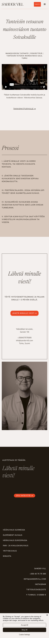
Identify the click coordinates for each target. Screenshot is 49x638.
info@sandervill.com (24, 340)
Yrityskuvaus (10, 551)
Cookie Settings (24, 634)
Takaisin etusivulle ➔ (24, 109)
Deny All (24, 630)
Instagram (40, 584)
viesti (37, 4)
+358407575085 (25, 337)
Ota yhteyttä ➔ (24, 495)
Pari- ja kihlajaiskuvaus (15, 545)
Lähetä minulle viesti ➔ (24, 313)
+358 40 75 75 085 (38, 574)
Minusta (7, 556)
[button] (44, 4)
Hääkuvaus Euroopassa (15, 540)
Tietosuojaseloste (36, 589)
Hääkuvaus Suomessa (14, 530)
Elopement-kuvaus (12, 535)
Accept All (24, 625)
